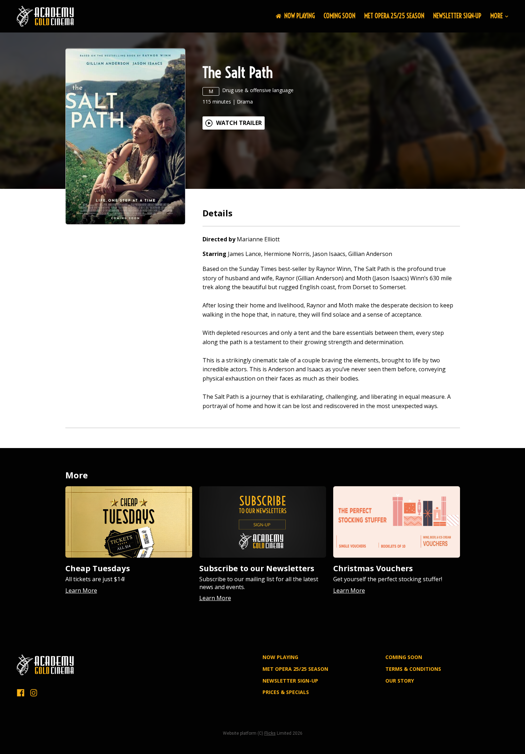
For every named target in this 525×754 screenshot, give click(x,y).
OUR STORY (399, 680)
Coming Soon (339, 16)
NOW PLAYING (299, 16)
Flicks (270, 733)
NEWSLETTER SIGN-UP (457, 16)
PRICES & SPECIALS (285, 692)
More (496, 16)
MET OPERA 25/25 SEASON (394, 16)
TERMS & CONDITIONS (413, 668)
